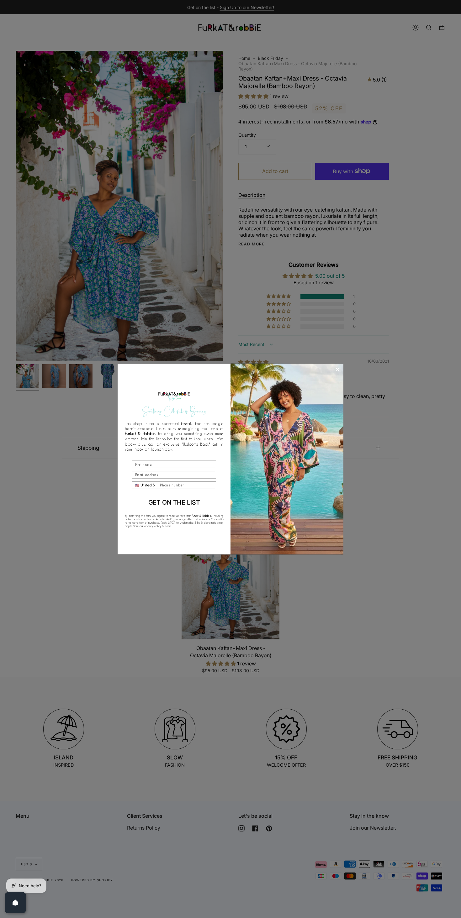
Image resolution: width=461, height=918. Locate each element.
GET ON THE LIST (174, 502)
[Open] (15, 902)
